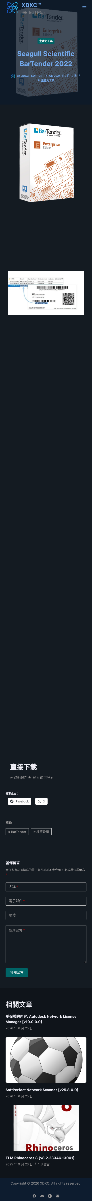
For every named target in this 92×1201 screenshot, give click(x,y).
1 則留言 (44, 1164)
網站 (12, 915)
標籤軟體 (41, 832)
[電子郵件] (57, 1196)
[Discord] (42, 1196)
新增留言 (17, 930)
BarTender (17, 832)
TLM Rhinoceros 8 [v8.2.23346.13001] (40, 1158)
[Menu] (84, 8)
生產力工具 (46, 41)
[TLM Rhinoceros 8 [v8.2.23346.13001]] (46, 1128)
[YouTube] (50, 1196)
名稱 (13, 887)
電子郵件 (17, 901)
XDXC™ (31, 5)
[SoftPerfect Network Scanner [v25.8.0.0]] (46, 1060)
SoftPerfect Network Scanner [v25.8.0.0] (42, 1090)
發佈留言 (16, 972)
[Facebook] (34, 1196)
